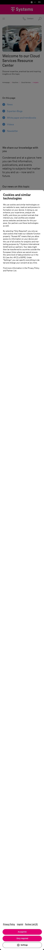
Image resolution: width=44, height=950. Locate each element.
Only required (22, 938)
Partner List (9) (31, 924)
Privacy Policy (9, 924)
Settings (24, 945)
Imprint (20, 924)
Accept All (22, 932)
